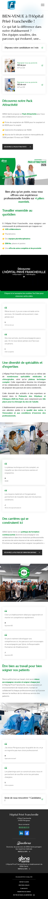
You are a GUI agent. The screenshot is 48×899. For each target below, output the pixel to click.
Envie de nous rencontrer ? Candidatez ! (23, 799)
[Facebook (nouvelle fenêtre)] (27, 833)
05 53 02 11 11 (24, 827)
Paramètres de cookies (24, 891)
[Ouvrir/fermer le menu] (42, 4)
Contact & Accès (24, 882)
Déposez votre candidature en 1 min (21, 47)
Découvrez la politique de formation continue (20, 552)
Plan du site (24, 888)
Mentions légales (24, 885)
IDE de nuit (21, 84)
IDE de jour (21, 65)
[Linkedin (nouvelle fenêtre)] (21, 833)
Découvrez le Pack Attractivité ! (15, 146)
